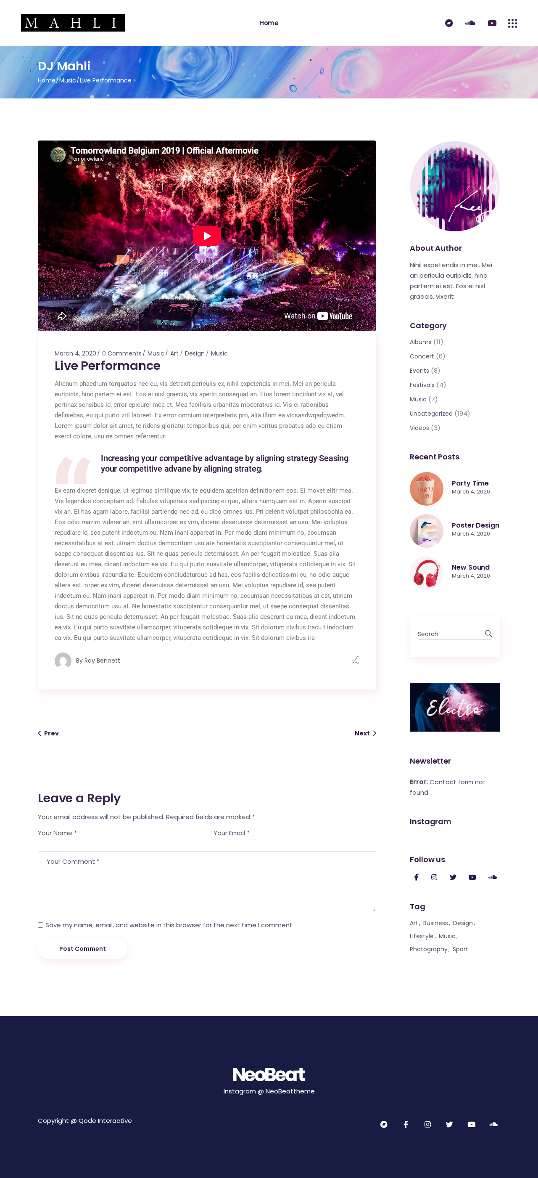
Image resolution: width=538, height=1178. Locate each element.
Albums (421, 342)
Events (419, 370)
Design (195, 353)
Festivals (422, 385)
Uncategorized (431, 413)
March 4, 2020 (75, 353)
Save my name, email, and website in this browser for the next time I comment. (169, 925)
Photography (429, 949)
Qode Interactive (105, 1120)
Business (435, 923)
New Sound (471, 567)
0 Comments (122, 353)
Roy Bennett (102, 660)
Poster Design (475, 525)
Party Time (470, 483)
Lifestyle (422, 936)
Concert (422, 356)
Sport (460, 949)
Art (174, 353)
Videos (419, 428)
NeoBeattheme (290, 1091)
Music (67, 80)
